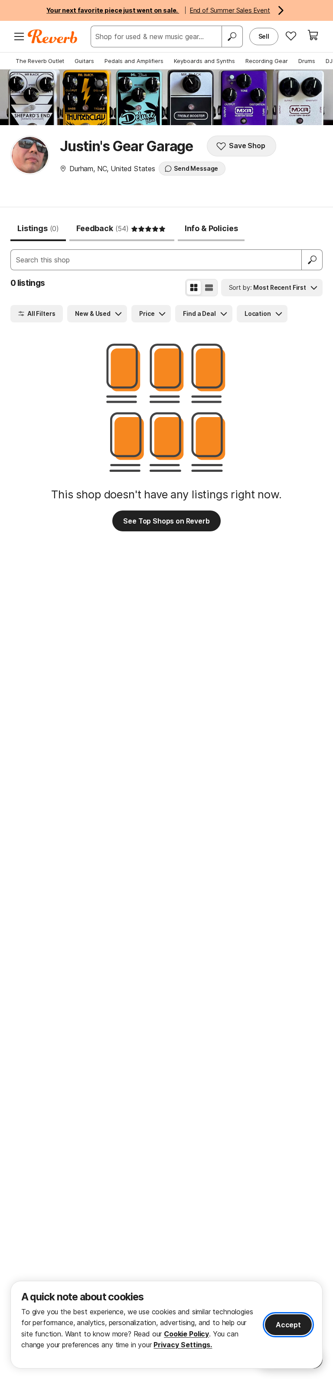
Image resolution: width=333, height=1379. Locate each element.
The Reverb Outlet (40, 60)
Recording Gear (266, 60)
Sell (263, 36)
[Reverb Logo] (53, 36)
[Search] (232, 36)
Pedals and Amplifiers (133, 60)
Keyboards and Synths (204, 60)
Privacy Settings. (182, 1344)
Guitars (84, 60)
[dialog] (166, 1325)
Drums (306, 60)
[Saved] (291, 36)
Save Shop (247, 145)
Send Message (196, 168)
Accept (288, 1324)
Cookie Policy (186, 1333)
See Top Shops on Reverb (166, 521)
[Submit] (312, 259)
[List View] (209, 288)
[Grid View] (194, 288)
